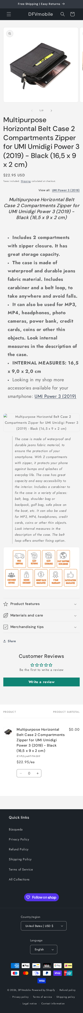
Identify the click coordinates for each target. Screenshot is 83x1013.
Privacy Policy (19, 839)
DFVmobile (24, 990)
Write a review (41, 681)
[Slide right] (51, 111)
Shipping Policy (20, 859)
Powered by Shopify (43, 990)
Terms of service (42, 997)
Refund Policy (19, 849)
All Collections (19, 879)
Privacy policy (20, 997)
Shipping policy (65, 997)
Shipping (26, 181)
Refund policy (68, 990)
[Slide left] (32, 111)
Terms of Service (21, 869)
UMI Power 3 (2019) (66, 190)
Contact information (53, 1003)
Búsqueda (16, 829)
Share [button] (12, 641)
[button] (9, 14)
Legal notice (30, 1003)
